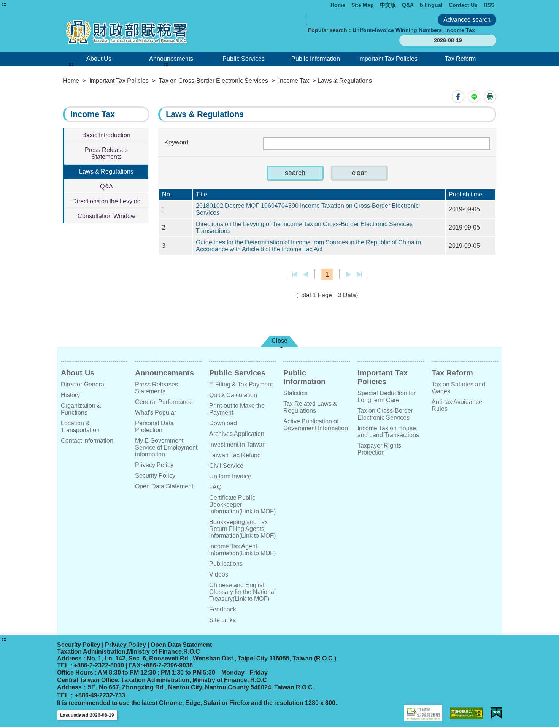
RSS (489, 5)
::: (4, 4)
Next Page (348, 274)
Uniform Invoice (230, 476)
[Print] (490, 96)
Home (337, 5)
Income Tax (460, 30)
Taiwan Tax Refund (235, 455)
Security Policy (155, 475)
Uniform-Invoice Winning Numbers (397, 30)
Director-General (83, 384)
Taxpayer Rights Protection (379, 449)
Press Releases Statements (106, 153)
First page (294, 274)
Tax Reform (460, 58)
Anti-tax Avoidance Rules (457, 405)
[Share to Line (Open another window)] (474, 96)
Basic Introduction (106, 135)
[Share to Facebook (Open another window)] (458, 96)
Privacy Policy (154, 465)
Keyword (176, 142)
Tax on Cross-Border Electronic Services (213, 81)
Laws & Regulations (106, 171)
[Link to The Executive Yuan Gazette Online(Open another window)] (423, 713)
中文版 (388, 5)
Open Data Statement (164, 486)
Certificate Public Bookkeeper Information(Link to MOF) (242, 504)
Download (223, 423)
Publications (226, 564)
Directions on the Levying (106, 201)
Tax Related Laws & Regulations (310, 407)
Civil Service (226, 465)
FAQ (215, 487)
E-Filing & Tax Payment (241, 384)
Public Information (315, 58)
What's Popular (155, 412)
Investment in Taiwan (237, 444)
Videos (218, 574)
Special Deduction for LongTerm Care (386, 396)
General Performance (164, 402)
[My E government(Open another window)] (496, 713)
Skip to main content (28, 4)
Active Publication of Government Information (315, 424)
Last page (359, 274)
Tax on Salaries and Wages (458, 387)
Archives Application (236, 434)
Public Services (243, 58)
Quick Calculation (233, 395)
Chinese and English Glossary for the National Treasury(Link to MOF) (242, 592)
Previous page (305, 274)
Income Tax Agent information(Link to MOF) (242, 549)
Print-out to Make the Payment (237, 409)
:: (307, 19)
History (70, 395)
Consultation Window (106, 216)
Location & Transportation (80, 426)
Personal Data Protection (154, 426)
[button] (295, 173)
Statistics (295, 393)
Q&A (408, 5)
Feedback (222, 609)
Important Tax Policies (388, 58)
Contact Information (87, 440)
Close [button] (279, 340)
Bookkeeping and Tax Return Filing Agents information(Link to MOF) (242, 529)
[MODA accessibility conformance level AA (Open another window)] (466, 713)
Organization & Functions (81, 409)
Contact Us (463, 5)
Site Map (362, 5)
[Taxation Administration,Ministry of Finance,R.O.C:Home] (149, 31)
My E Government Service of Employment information (166, 447)
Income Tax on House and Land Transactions (388, 431)
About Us (98, 58)
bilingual (431, 5)
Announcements (171, 58)
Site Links (222, 620)
